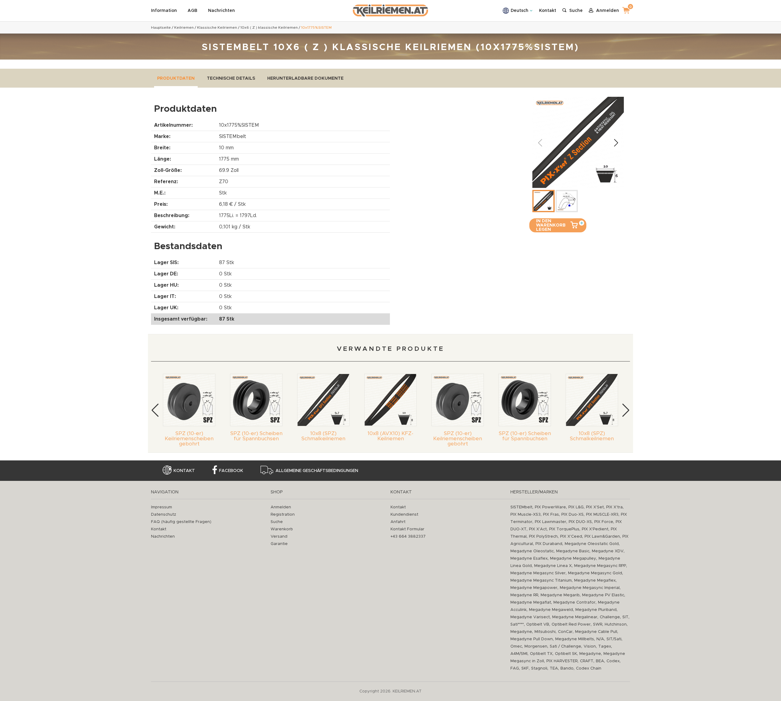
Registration (283, 515)
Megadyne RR (524, 595)
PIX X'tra (614, 507)
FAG (514, 668)
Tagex (604, 646)
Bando (567, 668)
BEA (600, 661)
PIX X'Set (595, 507)
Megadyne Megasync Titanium (541, 581)
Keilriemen (184, 27)
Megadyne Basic (572, 551)
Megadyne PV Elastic (603, 595)
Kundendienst (404, 515)
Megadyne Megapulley (573, 559)
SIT (625, 617)
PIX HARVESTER (562, 661)
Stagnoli (539, 668)
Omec (516, 646)
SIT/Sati (613, 639)
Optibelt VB (537, 625)
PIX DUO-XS (580, 522)
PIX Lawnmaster (550, 522)
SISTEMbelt (521, 507)
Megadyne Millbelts (574, 639)
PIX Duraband (548, 544)
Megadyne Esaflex (529, 559)
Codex (613, 661)
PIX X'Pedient (595, 529)
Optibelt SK (566, 654)
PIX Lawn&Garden (602, 537)
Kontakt (547, 11)
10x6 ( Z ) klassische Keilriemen (269, 27)
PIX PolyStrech (543, 537)
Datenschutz (163, 515)
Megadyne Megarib (560, 595)
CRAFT (586, 661)
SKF (525, 668)
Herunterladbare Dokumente (305, 78)
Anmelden (281, 507)
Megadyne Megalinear (574, 617)
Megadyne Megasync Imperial (590, 588)
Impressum (161, 507)
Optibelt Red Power (571, 625)
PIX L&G (576, 507)
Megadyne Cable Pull (596, 632)
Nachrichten (221, 11)
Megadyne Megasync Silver (538, 573)
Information (164, 11)
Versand (279, 537)
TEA (554, 668)
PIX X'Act (538, 529)
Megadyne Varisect (530, 617)
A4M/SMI (518, 654)
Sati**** (517, 625)
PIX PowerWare (550, 507)
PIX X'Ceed (571, 537)
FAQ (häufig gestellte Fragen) (181, 522)
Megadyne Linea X (553, 566)
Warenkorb (282, 529)
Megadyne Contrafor (574, 603)
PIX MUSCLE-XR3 (602, 515)
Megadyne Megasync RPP (600, 566)
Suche (277, 522)
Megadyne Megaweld (551, 610)
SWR (597, 625)
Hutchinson (616, 625)
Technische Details (231, 78)
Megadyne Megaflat (530, 603)
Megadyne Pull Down (531, 639)
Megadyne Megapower (533, 588)
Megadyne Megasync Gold (595, 573)
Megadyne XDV (608, 551)
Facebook (231, 471)
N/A (600, 639)
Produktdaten (176, 78)
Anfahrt (397, 522)
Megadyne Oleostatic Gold (592, 544)
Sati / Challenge (565, 646)
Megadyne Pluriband (596, 610)
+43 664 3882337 (408, 537)
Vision (590, 646)
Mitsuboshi (545, 632)
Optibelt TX (541, 654)
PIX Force (603, 522)
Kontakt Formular (407, 529)
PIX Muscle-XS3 (525, 515)
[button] (616, 142)
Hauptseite (161, 27)
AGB (192, 11)
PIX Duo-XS (572, 515)
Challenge (610, 617)
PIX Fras (551, 515)
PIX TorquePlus (564, 529)
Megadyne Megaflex (595, 581)
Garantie (279, 544)
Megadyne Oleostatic (532, 551)
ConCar (565, 632)
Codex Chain (588, 668)
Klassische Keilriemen (217, 27)
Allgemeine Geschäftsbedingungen (316, 471)
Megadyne (521, 632)
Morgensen (535, 646)
